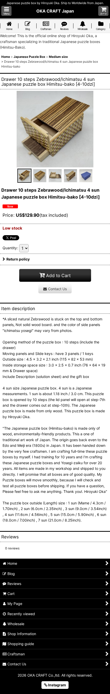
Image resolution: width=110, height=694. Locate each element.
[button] (6, 11)
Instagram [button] (56, 685)
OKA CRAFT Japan (55, 11)
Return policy (18, 259)
